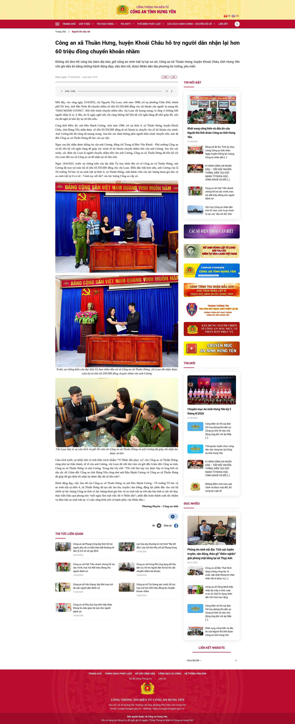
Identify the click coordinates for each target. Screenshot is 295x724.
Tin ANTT (127, 24)
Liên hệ (162, 678)
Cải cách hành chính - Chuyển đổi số (191, 24)
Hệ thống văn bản (195, 673)
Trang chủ (69, 24)
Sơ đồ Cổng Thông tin (140, 678)
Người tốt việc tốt (81, 31)
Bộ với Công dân (145, 673)
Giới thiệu (86, 24)
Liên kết (223, 24)
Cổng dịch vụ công (169, 673)
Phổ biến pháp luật (150, 24)
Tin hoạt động (107, 24)
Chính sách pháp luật (118, 673)
